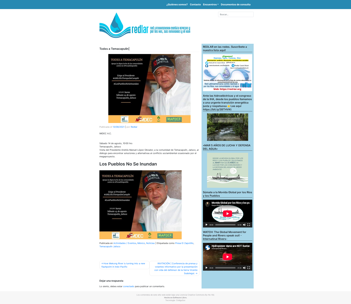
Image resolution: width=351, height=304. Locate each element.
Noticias (150, 243)
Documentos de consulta (235, 4)
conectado (128, 286)
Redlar (134, 126)
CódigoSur (180, 300)
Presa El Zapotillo (184, 243)
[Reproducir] (206, 224)
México (141, 243)
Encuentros (210, 4)
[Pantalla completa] (248, 224)
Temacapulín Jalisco (109, 246)
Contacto (195, 4)
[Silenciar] (244, 224)
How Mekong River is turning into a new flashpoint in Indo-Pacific (123, 265)
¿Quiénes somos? (177, 4)
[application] (227, 213)
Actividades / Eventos (124, 243)
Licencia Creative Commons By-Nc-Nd (197, 295)
